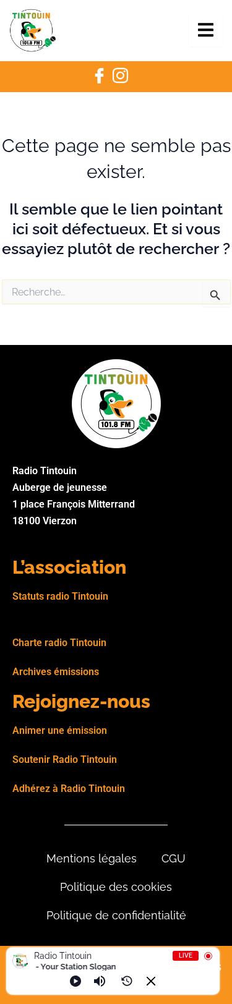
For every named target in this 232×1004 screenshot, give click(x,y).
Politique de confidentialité (116, 915)
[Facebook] (99, 76)
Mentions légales (91, 858)
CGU (173, 858)
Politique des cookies (116, 886)
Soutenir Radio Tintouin (64, 759)
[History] (126, 981)
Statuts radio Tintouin (60, 596)
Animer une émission (59, 730)
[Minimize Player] (151, 981)
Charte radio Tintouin (59, 643)
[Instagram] (120, 76)
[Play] (75, 981)
